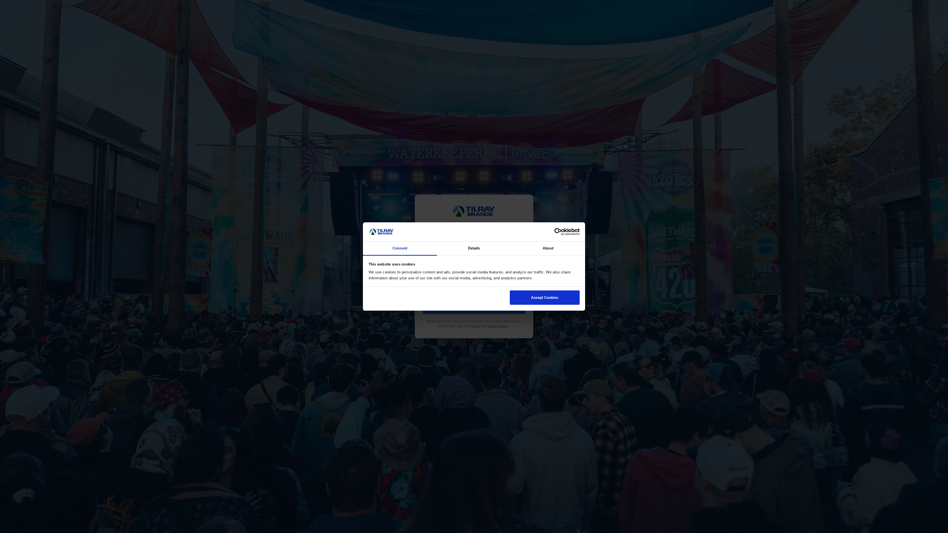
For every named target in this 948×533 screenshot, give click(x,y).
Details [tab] (474, 248)
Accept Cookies (544, 297)
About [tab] (548, 248)
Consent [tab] (400, 248)
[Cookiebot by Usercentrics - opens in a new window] (558, 232)
